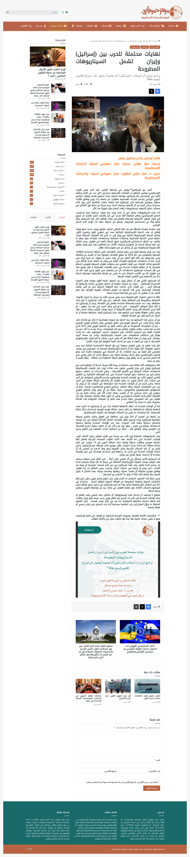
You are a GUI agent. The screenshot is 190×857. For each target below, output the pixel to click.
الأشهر (62, 217)
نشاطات (90, 26)
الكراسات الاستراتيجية (55, 187)
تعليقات (33, 217)
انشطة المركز (58, 203)
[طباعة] (136, 606)
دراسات (119, 26)
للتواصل (24, 26)
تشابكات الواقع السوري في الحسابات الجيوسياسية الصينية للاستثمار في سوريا (88, 698)
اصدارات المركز (58, 195)
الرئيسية (155, 41)
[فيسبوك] (157, 91)
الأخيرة (48, 217)
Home (171, 26)
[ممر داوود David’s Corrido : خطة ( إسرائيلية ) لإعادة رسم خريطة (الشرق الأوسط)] (58, 118)
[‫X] (151, 91)
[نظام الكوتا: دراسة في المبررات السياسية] (58, 106)
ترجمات (104, 26)
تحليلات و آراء (154, 26)
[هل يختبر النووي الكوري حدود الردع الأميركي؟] (118, 686)
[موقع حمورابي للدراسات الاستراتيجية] (163, 12)
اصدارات (79, 26)
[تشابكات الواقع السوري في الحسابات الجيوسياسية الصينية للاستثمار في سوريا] (88, 686)
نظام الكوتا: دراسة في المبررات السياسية (40, 104)
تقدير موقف (135, 26)
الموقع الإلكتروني (110, 771)
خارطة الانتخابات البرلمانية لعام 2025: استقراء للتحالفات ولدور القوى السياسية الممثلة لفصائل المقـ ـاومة (39, 90)
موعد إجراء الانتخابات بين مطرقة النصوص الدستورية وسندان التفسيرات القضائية (41, 133)
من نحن (39, 26)
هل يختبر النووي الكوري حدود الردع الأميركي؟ (118, 697)
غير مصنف (135, 47)
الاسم (157, 760)
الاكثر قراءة (147, 41)
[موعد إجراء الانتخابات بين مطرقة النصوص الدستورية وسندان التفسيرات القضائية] (58, 133)
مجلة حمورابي (56, 26)
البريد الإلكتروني (154, 771)
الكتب (61, 191)
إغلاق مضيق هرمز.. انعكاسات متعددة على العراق (147, 697)
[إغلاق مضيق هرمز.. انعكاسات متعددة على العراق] (147, 686)
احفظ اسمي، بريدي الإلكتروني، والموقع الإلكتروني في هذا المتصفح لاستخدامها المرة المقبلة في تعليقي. (122, 782)
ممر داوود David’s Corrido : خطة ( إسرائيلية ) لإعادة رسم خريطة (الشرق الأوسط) (40, 118)
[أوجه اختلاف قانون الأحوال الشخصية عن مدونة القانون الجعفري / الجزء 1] (47, 56)
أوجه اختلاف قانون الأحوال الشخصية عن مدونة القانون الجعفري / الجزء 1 (51, 72)
